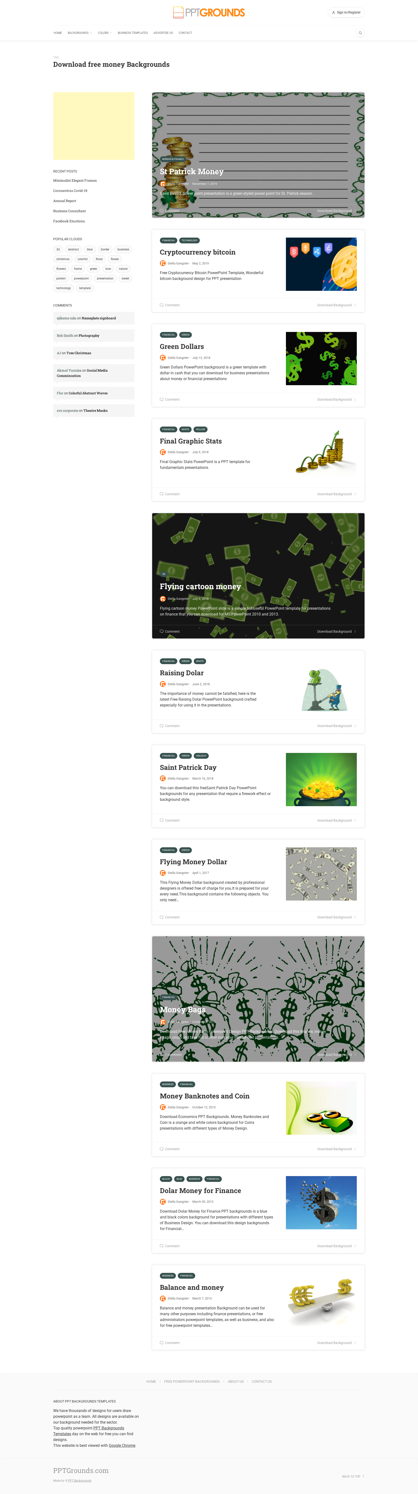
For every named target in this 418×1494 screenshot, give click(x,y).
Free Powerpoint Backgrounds (192, 1381)
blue (90, 249)
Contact (185, 33)
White (185, 429)
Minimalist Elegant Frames (75, 180)
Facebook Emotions (69, 221)
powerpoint (81, 278)
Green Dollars (182, 346)
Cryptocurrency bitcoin (198, 252)
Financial (168, 240)
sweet (125, 278)
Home (58, 33)
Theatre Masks (95, 410)
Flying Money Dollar (193, 861)
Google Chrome (122, 1445)
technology (63, 288)
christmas (62, 259)
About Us (236, 1381)
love (108, 268)
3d (58, 249)
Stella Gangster (178, 263)
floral (99, 259)
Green (185, 334)
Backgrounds (78, 33)
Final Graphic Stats (191, 440)
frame (78, 268)
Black (166, 1179)
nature (123, 268)
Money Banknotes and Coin (205, 1095)
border (105, 249)
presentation (105, 278)
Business (167, 1084)
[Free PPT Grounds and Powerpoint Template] (209, 12)
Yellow (200, 429)
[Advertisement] (93, 126)
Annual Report (64, 200)
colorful (83, 259)
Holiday (201, 755)
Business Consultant (69, 211)
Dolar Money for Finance (200, 1190)
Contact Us (262, 1381)
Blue (179, 1179)
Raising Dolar (182, 672)
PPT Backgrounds (79, 1480)
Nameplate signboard (99, 318)
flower (115, 259)
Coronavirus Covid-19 (70, 190)
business (123, 249)
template (85, 288)
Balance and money (192, 1287)
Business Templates (133, 33)
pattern (61, 278)
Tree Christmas (79, 353)
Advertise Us (163, 33)
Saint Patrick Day (188, 767)
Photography (89, 335)
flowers (61, 268)
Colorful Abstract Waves (88, 393)
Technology (189, 240)
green (93, 268)
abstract (73, 249)
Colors (103, 33)
